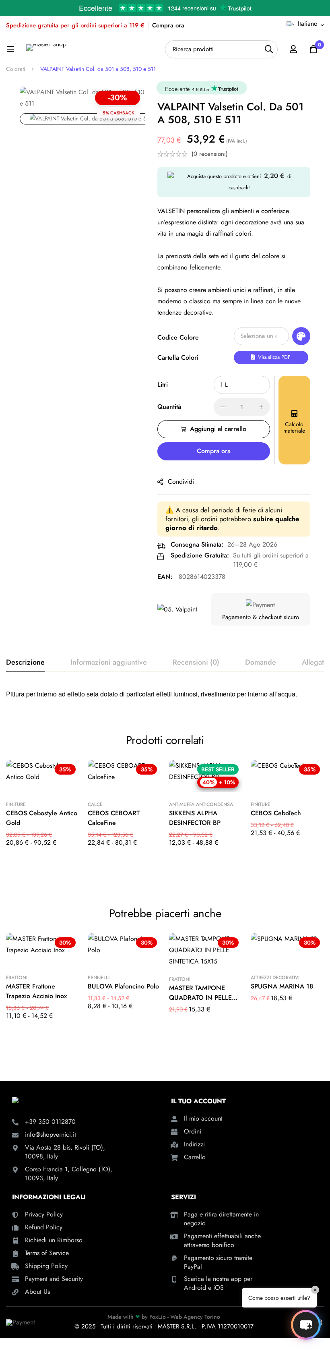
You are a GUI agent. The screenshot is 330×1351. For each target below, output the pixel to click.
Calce (95, 804)
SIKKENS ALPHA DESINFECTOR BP (195, 817)
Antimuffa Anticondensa (201, 804)
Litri (162, 384)
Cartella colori (177, 357)
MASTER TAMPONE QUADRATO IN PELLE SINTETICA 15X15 (200, 997)
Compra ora (168, 25)
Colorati (15, 69)
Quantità (169, 406)
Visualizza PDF (273, 357)
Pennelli (98, 977)
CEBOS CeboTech (276, 813)
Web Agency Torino (195, 1317)
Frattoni (16, 977)
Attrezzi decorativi (275, 977)
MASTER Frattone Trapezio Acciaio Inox (36, 991)
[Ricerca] (269, 49)
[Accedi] (293, 49)
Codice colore (178, 337)
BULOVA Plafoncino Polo (123, 986)
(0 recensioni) (210, 153)
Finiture (16, 804)
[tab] (25, 662)
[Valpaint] (177, 609)
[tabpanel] (165, 696)
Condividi (181, 481)
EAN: (165, 576)
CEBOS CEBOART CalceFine (114, 817)
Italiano (308, 23)
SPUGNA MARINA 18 (282, 986)
